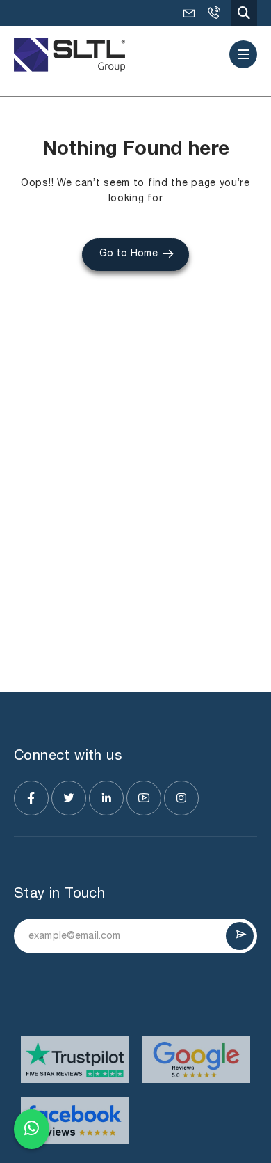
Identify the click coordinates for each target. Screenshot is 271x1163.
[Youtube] (143, 798)
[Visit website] (75, 1059)
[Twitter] (68, 798)
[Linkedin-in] (106, 798)
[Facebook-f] (31, 798)
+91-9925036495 (213, 13)
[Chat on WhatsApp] (31, 1129)
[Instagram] (181, 798)
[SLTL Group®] (69, 55)
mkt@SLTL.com (189, 13)
